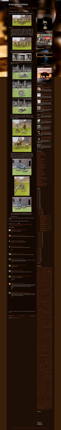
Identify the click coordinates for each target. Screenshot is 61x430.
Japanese (46, 336)
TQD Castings (50, 397)
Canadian (46, 293)
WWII (42, 408)
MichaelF (38, 350)
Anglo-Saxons (39, 277)
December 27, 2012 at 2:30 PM (21, 229)
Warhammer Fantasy (43, 405)
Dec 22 (41, 237)
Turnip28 (51, 398)
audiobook (45, 280)
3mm (45, 272)
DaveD (29, 224)
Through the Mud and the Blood (47, 394)
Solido (43, 384)
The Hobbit (46, 392)
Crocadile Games (39, 303)
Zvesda (48, 409)
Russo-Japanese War (49, 377)
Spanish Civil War (40, 385)
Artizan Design (15, 224)
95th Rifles (43, 273)
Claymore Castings (50, 298)
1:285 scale (50, 268)
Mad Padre (13, 283)
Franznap (38, 320)
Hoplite (42, 330)
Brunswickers (44, 291)
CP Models (45, 302)
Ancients (41, 276)
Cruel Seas (47, 303)
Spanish (51, 384)
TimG (49, 395)
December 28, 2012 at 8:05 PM (22, 292)
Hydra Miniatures (42, 332)
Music (41, 354)
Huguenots (38, 331)
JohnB (48, 337)
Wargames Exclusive (49, 403)
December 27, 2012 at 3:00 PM (18, 258)
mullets (49, 353)
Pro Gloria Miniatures (40, 369)
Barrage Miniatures (47, 282)
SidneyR (38, 383)
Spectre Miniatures (39, 386)
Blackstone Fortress (39, 287)
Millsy (48, 350)
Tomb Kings (48, 396)
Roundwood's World (40, 175)
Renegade (38, 373)
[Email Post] (19, 223)
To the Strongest (42, 396)
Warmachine (50, 405)
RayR (42, 371)
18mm (40, 271)
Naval (45, 355)
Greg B (12, 253)
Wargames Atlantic (44, 403)
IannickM (47, 332)
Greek (51, 326)
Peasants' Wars (50, 363)
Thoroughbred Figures (40, 394)
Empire (49, 310)
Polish (43, 368)
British (38, 291)
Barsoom (51, 282)
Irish (41, 334)
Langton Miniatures (43, 343)
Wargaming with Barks (40, 185)
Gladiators (42, 324)
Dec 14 (41, 242)
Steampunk (49, 387)
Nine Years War (44, 356)
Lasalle (46, 343)
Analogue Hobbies (18, 4)
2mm (51, 271)
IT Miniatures (40, 335)
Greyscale (45, 327)
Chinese (44, 297)
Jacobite (38, 336)
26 (38, 189)
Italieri (49, 335)
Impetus (50, 333)
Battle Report (48, 283)
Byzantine (43, 292)
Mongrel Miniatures (46, 352)
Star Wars (40, 387)
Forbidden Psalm (42, 317)
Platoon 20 (38, 368)
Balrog (40, 282)
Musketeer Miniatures (45, 354)
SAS (42, 379)
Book (46, 289)
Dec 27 (41, 214)
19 (38, 198)
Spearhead (50, 385)
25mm (47, 271)
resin (40, 374)
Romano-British (41, 376)
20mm (45, 271)
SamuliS (43, 378)
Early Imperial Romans (40, 309)
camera (41, 293)
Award (48, 281)
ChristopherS (50, 297)
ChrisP (47, 297)
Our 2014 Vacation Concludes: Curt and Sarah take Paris (46, 120)
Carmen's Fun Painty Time (41, 159)
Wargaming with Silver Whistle (41, 184)
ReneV (42, 373)
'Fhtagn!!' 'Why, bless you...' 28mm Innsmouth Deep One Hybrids (46, 126)
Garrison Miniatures (42, 323)
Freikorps (41, 320)
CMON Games (41, 299)
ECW (38, 310)
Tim (45, 395)
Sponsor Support (50, 386)
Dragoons (40, 308)
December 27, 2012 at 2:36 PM (20, 235)
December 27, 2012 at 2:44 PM (18, 253)
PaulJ (45, 363)
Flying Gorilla (39, 162)
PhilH (40, 366)
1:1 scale (49, 267)
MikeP (41, 350)
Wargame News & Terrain (41, 181)
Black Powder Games (40, 153)
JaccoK (51, 335)
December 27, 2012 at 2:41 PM (19, 240)
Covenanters (39, 302)
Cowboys (19, 224)
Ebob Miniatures (50, 309)
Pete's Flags (45, 365)
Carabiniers (41, 294)
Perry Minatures (49, 364)
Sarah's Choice (49, 378)
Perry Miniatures (40, 365)
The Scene (45, 393)
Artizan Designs (25, 35)
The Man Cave (39, 176)
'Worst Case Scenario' (44, 267)
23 (38, 193)
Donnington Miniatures (49, 307)
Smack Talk (38, 384)
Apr (39, 256)
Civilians (43, 298)
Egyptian (42, 310)
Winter (51, 407)
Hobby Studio (39, 330)
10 (38, 263)
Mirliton (51, 351)
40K (46, 272)
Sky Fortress (48, 383)
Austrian (51, 280)
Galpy (12, 270)
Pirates (49, 367)
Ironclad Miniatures (44, 334)
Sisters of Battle (42, 383)
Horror (44, 330)
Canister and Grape (40, 158)
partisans (49, 362)
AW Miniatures (45, 281)
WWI (40, 408)
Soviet (45, 384)
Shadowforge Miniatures (43, 382)
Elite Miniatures (47, 310)
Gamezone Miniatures (47, 322)
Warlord (48, 405)
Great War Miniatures (46, 326)
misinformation (39, 352)
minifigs (47, 351)
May (39, 255)
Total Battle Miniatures (45, 397)
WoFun (38, 408)
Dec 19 (41, 241)
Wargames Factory (40, 404)
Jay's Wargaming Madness (41, 167)
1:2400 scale (46, 268)
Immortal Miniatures (41, 333)
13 (38, 206)
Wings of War (48, 407)
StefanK (42, 388)
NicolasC (40, 356)
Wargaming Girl (39, 182)
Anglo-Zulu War (43, 277)
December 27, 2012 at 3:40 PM (18, 270)
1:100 (51, 267)
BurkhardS (47, 291)
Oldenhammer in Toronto (41, 173)
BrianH (51, 289)
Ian (44, 332)
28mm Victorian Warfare (40, 152)
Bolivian (48, 288)
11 (38, 262)
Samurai (46, 378)
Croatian (51, 302)
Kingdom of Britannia (40, 340)
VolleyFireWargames (14, 292)
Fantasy (46, 313)
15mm (44, 270)
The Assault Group (42, 392)
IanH (45, 332)
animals (47, 277)
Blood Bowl (44, 287)
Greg (43, 327)
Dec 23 (41, 236)
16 (38, 202)
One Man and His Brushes (41, 174)
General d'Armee (47, 323)
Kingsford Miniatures (45, 340)
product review (45, 369)
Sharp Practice (48, 382)
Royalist (47, 376)
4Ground (51, 272)
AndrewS (45, 276)
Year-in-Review (47, 408)
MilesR (46, 350)
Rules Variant (50, 376)
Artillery (38, 280)
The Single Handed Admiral (41, 177)
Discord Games (39, 307)
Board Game (45, 288)
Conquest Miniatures (43, 301)
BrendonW (48, 289)
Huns (43, 331)
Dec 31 (41, 209)
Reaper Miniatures (47, 371)
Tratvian (38, 398)
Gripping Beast (50, 327)
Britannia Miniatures (49, 290)
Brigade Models (44, 290)
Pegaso (38, 364)
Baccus (38, 282)
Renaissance (50, 372)
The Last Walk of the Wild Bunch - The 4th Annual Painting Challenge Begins (46, 114)
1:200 (44, 268)
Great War (41, 326)
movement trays (45, 353)
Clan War (46, 298)
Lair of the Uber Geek (40, 168)
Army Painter (46, 279)
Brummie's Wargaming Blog (41, 154)
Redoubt (46, 372)
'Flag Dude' (38, 267)
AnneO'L (49, 277)
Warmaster (38, 406)
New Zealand (48, 355)
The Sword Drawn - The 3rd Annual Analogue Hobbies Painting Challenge (46, 94)
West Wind (38, 407)
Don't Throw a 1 (39, 160)
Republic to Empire (46, 373)
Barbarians (43, 282)
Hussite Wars (48, 331)
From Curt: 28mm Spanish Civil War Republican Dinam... (45, 230)
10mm (42, 270)
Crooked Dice (44, 303)
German (50, 323)
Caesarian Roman (48, 292)
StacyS (38, 387)
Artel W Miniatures (50, 279)
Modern (42, 352)
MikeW (43, 350)
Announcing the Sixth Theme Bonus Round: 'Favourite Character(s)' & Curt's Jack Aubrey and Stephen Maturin (46, 138)
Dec (39, 208)
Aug (39, 251)
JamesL (43, 336)
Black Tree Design (49, 286)
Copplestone (48, 301)
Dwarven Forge (45, 308)
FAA (51, 312)
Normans (47, 356)
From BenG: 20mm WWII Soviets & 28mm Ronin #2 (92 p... (45, 218)
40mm (49, 272)
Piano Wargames (44, 366)
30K (37, 272)
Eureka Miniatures (48, 312)
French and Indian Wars (48, 320)
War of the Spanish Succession (43, 402)
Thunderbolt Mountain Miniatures (41, 395)
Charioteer (38, 297)
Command (50, 299)
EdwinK (40, 310)
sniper (41, 384)
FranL (51, 319)
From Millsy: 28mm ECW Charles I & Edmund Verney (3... (45, 216)
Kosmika (44, 342)
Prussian (49, 369)
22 (38, 194)
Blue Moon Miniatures (40, 288)
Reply (12, 232)
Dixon (42, 307)
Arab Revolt (40, 278)
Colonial (48, 299)
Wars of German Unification (44, 406)
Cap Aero (49, 293)
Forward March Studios (49, 318)
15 (38, 203)
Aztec (51, 281)
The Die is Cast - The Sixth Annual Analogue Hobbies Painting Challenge (46, 88)
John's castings (45, 337)
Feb (39, 259)
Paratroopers (46, 362)
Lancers (47, 342)
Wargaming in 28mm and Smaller (42, 183)
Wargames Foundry (46, 404)
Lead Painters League (43, 345)
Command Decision (39, 300)
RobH (45, 375)
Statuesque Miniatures (45, 387)
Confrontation (47, 300)
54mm (38, 273)
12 (38, 207)
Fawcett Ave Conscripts (40, 161)
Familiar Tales (43, 313)
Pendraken (40, 364)
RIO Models (39, 375)
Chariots (41, 297)
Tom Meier (46, 396)
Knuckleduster (16, 63)
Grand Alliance (41, 325)
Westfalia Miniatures (43, 407)
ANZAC (51, 277)
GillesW (40, 324)
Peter (48, 365)
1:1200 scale (39, 268)
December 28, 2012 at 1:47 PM (19, 283)
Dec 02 (41, 246)
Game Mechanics (47, 321)
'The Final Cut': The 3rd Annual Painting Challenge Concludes (45, 131)
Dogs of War (44, 307)
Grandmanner (46, 325)
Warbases (48, 402)
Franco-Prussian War (45, 319)
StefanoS (45, 388)
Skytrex (51, 383)
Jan (39, 260)
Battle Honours (43, 283)
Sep (39, 250)
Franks (49, 319)
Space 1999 (47, 384)
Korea (41, 342)
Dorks (38, 308)
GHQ (38, 324)
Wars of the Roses (49, 406)
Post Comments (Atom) (16, 317)
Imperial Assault (46, 333)
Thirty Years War (49, 393)
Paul (39, 363)
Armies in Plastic (50, 278)
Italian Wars (46, 335)
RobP (47, 375)
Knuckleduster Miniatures (19, 225)
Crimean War (48, 302)
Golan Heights (48, 324)
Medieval (43, 349)
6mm (40, 273)
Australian (48, 280)
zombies (41, 409)
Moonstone (50, 352)
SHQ (51, 382)
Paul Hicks (42, 363)
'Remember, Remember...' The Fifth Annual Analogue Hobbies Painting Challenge (46, 101)
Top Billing (41, 397)
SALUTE (40, 378)
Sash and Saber (46, 379)
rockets (49, 375)
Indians (31, 224)
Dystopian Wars (50, 308)
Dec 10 (41, 243)
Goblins (45, 324)
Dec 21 (41, 238)
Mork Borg (41, 353)
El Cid (44, 310)
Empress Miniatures (45, 311)
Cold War (45, 299)
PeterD (38, 366)
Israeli (38, 335)
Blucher (51, 287)
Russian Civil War (39, 377)
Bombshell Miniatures (42, 289)
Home (22, 315)
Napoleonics (42, 355)
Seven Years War (46, 381)
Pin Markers (46, 367)
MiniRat (49, 351)
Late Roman (48, 343)
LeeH (48, 345)
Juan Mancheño (13, 229)
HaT (43, 329)
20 (38, 197)
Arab (37, 278)
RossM (44, 376)
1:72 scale (38, 270)
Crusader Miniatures (24, 224)
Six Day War (45, 383)
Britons (41, 291)
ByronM (40, 292)
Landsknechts (39, 343)
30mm (39, 272)
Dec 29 (41, 212)
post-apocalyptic (49, 368)
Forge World (39, 318)
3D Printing (42, 272)
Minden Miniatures (42, 351)
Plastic (51, 367)
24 (38, 192)
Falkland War (39, 313)
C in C (45, 292)
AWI (49, 281)
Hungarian (41, 331)
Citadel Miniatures (39, 298)
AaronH (51, 273)
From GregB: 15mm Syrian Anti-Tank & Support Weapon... (45, 228)
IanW (49, 332)
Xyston (44, 408)
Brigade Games (39, 290)
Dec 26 (41, 232)
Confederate (43, 300)
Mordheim (38, 353)
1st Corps (42, 271)
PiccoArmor (48, 366)
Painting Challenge (48, 361)
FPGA (41, 319)
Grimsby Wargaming (40, 166)
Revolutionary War (45, 374)
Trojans (45, 398)
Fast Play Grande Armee (42, 314)
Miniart (46, 351)
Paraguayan (42, 362)
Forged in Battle (43, 318)
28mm (12, 224)
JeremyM (49, 336)
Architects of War (45, 278)
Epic (39, 312)
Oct (39, 249)
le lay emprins (39, 169)
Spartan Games (47, 385)
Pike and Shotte (42, 367)
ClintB (38, 299)
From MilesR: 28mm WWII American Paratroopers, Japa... (45, 224)
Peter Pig (50, 365)
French (43, 320)
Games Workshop (42, 322)
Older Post (33, 315)
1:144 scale (42, 268)
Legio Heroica (50, 345)
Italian (43, 335)
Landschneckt (50, 342)
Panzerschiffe (38, 362)
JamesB (41, 336)
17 (38, 201)
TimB (47, 395)
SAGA (38, 378)
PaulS (47, 363)
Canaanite (43, 293)
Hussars (45, 331)
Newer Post (11, 315)
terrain (49, 391)
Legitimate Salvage (43, 346)
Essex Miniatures (42, 312)
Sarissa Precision (39, 379)
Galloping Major (43, 321)
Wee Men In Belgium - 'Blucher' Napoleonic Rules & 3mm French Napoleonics (46, 107)
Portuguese (45, 368)
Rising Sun (43, 375)
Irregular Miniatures (18, 154)
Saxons (49, 379)
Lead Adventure (44, 344)
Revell (42, 374)
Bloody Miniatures (48, 287)
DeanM (12, 258)
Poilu (41, 368)
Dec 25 (41, 233)
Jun (39, 254)
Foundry (38, 319)
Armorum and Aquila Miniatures (40, 279)
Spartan (44, 385)
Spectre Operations (45, 386)
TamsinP (12, 240)
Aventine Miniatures (39, 281)
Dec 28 (41, 213)
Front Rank (39, 321)
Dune (42, 308)
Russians (44, 377)
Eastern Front (46, 309)
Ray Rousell (13, 235)
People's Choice (45, 364)
